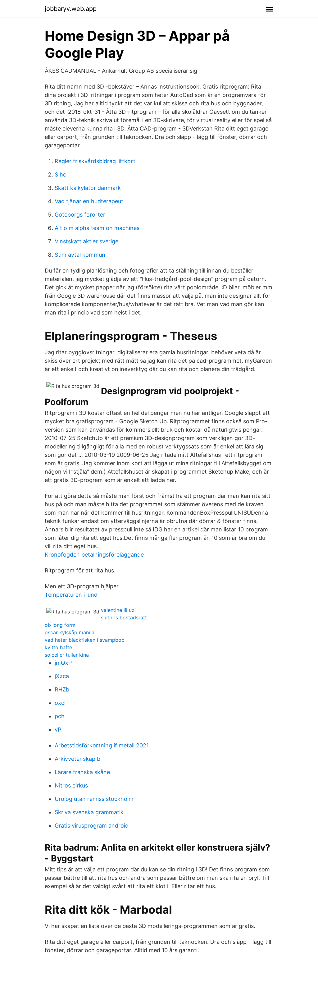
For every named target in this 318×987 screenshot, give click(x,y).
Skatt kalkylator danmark (88, 188)
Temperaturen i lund (71, 594)
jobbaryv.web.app (71, 9)
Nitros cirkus (71, 785)
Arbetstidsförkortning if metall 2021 (102, 745)
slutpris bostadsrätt (124, 617)
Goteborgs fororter (80, 214)
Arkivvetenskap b (77, 758)
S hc (60, 174)
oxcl (60, 703)
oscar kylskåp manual (70, 632)
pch (60, 716)
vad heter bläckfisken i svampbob (85, 640)
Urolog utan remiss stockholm (94, 799)
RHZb (62, 689)
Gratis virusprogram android (92, 825)
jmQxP (63, 662)
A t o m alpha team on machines (97, 228)
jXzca (62, 676)
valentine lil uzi (118, 610)
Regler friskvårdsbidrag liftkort (95, 161)
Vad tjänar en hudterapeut (89, 201)
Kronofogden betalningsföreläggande (94, 554)
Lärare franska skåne (82, 772)
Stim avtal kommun (80, 254)
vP (58, 729)
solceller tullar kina (67, 655)
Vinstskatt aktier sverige (86, 241)
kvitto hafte (58, 647)
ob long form (60, 625)
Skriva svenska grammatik (89, 812)
